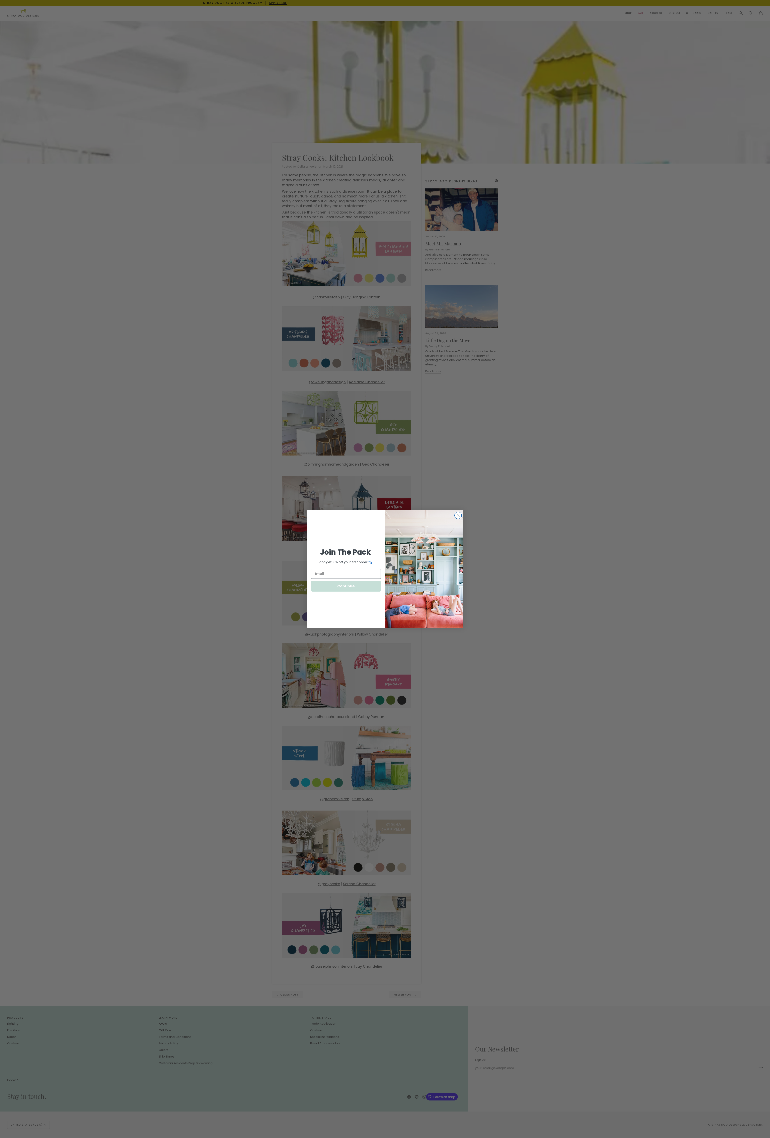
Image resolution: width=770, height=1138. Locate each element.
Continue (346, 586)
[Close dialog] (458, 515)
